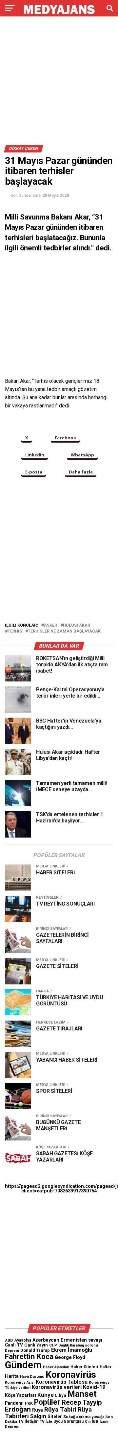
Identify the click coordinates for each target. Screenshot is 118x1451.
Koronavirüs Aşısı (19, 1382)
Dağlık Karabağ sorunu (78, 1345)
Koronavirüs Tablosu (62, 1382)
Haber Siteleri (84, 1366)
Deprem (12, 1350)
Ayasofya (22, 1340)
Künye (45, 1395)
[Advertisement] (59, 83)
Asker (50, 625)
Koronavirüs (71, 1374)
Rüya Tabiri (60, 1409)
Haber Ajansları (56, 1367)
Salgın (38, 1416)
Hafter (105, 1367)
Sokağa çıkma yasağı (83, 1417)
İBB (95, 1421)
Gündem (23, 1364)
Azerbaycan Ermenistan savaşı (67, 1340)
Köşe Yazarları (20, 1395)
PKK (29, 1403)
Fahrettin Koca (29, 1356)
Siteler (55, 1416)
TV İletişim (28, 1421)
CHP (53, 1345)
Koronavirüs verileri (57, 1387)
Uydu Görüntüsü (68, 1421)
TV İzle (46, 1421)
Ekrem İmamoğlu (71, 1350)
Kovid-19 (94, 1387)
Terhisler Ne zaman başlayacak (64, 631)
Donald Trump (35, 1350)
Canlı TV (14, 1344)
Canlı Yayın (36, 1344)
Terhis (15, 631)
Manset (82, 1394)
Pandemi (14, 1403)
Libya (60, 1395)
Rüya (37, 1410)
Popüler (47, 1402)
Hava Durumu (32, 1376)
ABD (9, 1340)
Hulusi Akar (76, 625)
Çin (88, 1421)
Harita (12, 1376)
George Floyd (70, 1357)
